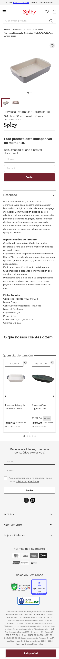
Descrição (10, 195)
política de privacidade (27, 481)
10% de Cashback (21, 2)
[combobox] (29, 20)
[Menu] (5, 11)
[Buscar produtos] (51, 20)
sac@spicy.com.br (15, 641)
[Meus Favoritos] (47, 12)
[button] (5, 396)
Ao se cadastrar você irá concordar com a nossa (31, 480)
